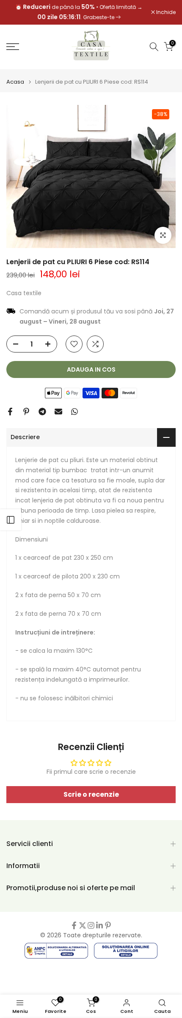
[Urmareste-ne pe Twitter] (82, 925)
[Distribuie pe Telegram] (42, 411)
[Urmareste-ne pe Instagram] (91, 925)
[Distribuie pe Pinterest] (26, 411)
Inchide (165, 12)
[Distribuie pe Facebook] (10, 411)
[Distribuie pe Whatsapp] (74, 411)
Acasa (15, 82)
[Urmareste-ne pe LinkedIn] (99, 925)
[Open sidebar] (10, 519)
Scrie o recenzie (91, 794)
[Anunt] (79, 12)
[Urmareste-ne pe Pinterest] (108, 925)
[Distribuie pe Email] (58, 411)
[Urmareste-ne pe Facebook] (74, 925)
